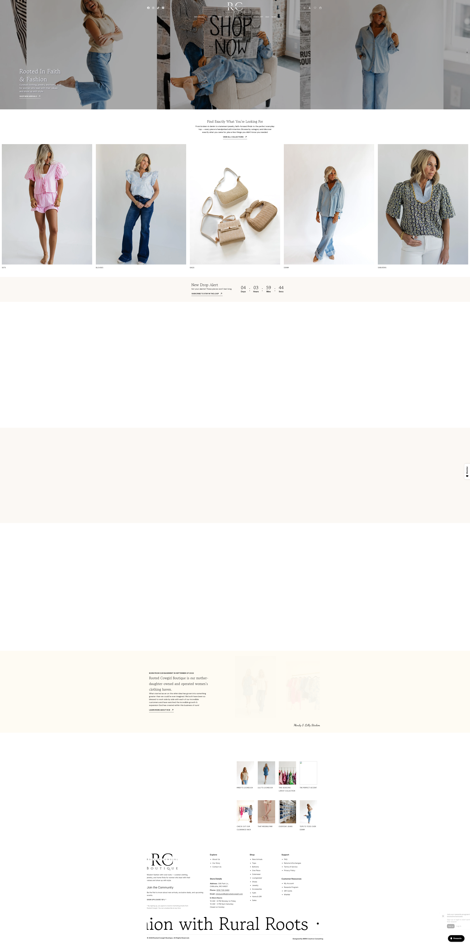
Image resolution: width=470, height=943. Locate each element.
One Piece (256, 870)
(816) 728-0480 (222, 890)
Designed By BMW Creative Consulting (308, 939)
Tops (254, 863)
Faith (254, 893)
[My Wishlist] (315, 8)
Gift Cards (288, 891)
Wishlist (287, 894)
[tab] (177, 332)
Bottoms (255, 867)
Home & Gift (257, 896)
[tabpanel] (261, 370)
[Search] (304, 8)
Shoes (254, 882)
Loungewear (257, 878)
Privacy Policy (289, 870)
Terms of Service (290, 867)
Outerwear (256, 874)
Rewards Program (291, 887)
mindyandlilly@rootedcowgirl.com (229, 894)
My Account (289, 883)
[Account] (309, 8)
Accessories (257, 889)
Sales (254, 900)
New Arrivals (257, 859)
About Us (216, 859)
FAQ (285, 859)
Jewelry (255, 885)
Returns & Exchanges (292, 863)
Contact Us (216, 867)
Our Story (216, 863)
